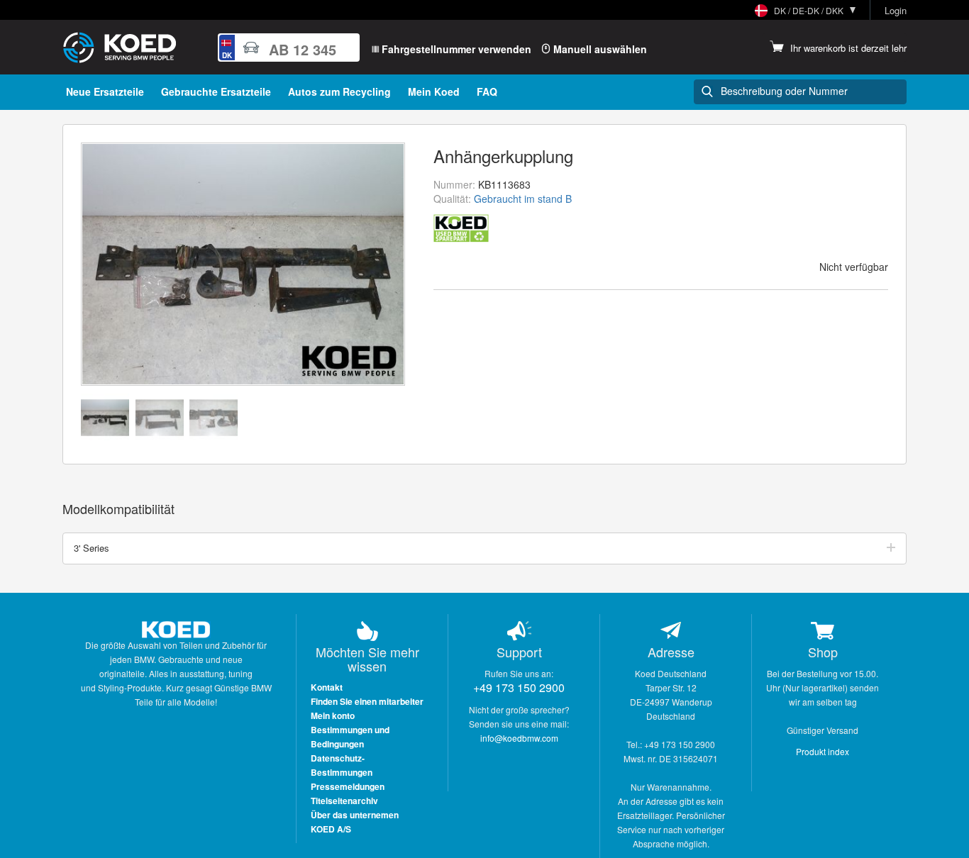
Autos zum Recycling (339, 91)
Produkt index (822, 751)
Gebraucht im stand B (523, 198)
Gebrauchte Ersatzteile (216, 91)
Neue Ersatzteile (105, 91)
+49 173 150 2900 (519, 687)
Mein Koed (434, 91)
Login (896, 10)
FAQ (487, 91)
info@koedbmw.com (519, 738)
